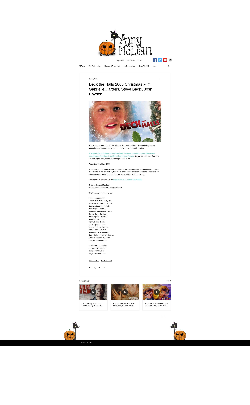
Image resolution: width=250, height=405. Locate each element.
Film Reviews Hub (94, 66)
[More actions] (160, 79)
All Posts (82, 66)
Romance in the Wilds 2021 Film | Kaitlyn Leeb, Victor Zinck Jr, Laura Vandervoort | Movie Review (124, 305)
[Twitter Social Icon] (160, 60)
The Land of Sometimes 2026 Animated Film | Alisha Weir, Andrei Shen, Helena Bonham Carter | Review (156, 305)
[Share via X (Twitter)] (95, 268)
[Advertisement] (58, 13)
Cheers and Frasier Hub (112, 66)
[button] (168, 66)
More (154, 66)
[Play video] (125, 121)
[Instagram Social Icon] (170, 60)
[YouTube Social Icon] (165, 60)
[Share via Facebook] (90, 268)
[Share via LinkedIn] (99, 268)
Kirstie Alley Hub (144, 66)
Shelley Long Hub (129, 66)
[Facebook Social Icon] (155, 60)
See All (169, 280)
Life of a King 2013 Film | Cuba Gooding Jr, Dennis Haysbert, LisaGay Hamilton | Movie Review (93, 305)
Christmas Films (94, 261)
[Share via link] (104, 268)
